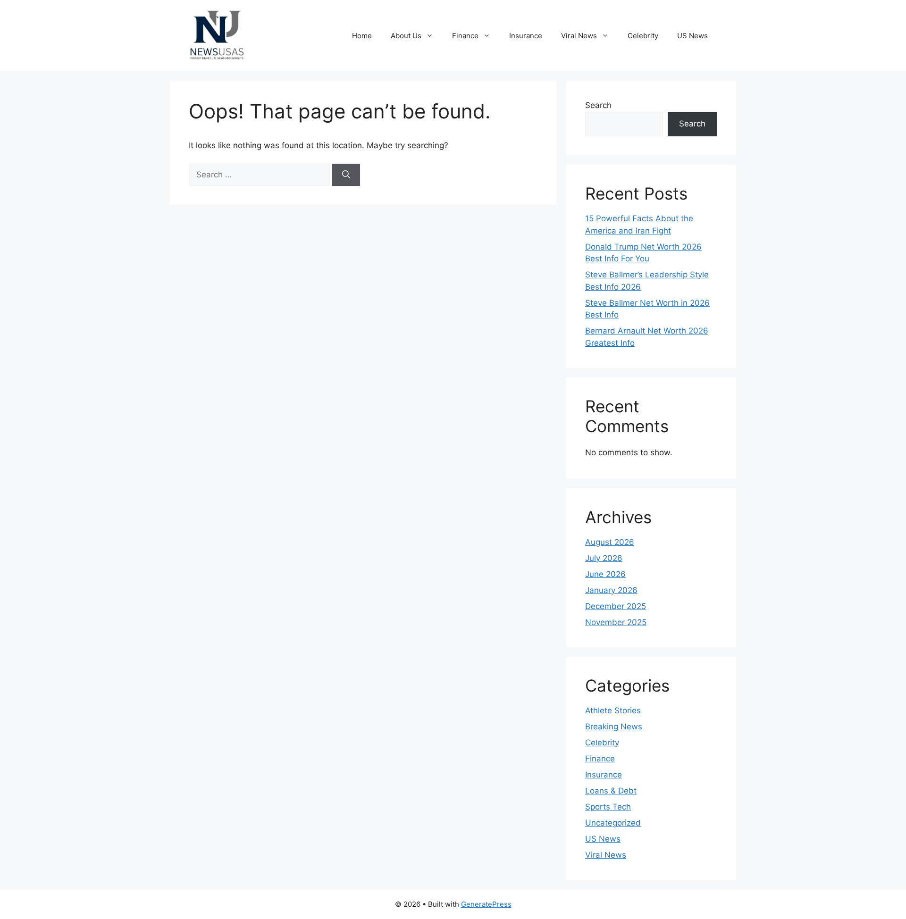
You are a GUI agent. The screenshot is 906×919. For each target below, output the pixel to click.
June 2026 (605, 574)
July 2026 (603, 558)
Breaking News (613, 726)
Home (362, 35)
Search (598, 105)
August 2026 (609, 542)
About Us (406, 35)
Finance (465, 35)
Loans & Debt (611, 790)
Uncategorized (613, 822)
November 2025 (615, 622)
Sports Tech (608, 806)
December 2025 (615, 606)
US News (692, 35)
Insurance (525, 35)
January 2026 (611, 590)
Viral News (579, 35)
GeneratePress (486, 904)
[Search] (346, 175)
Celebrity (643, 35)
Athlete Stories (613, 710)
